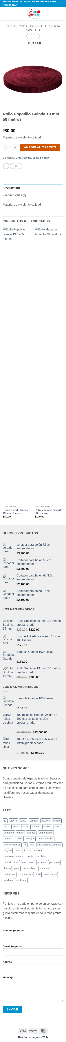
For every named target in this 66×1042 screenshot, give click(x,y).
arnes (23, 820)
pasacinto (54, 862)
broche (56, 820)
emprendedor (46, 832)
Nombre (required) (14, 930)
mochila (41, 856)
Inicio (10, 26)
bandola (34, 820)
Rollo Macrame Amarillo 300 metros (48, 512)
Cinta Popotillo (23, 157)
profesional (9, 874)
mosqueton (28, 862)
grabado (8, 838)
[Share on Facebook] (13, 166)
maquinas (38, 850)
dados (20, 832)
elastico (31, 832)
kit (25, 844)
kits (32, 844)
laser (17, 850)
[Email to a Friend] (19, 166)
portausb (44, 868)
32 (5, 820)
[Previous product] (36, 36)
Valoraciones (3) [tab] (14, 195)
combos (36, 826)
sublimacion (50, 874)
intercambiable (45, 838)
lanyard (8, 850)
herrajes (30, 838)
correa (58, 826)
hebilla (19, 838)
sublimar (8, 880)
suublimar (21, 880)
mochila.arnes (11, 862)
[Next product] (29, 36)
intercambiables (12, 844)
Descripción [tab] (11, 188)
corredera (9, 832)
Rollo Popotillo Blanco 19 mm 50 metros (15, 512)
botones (45, 820)
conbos (47, 826)
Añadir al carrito (40, 147)
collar (25, 826)
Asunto (7, 961)
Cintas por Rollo (33, 26)
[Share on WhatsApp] (6, 166)
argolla (13, 820)
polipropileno (29, 868)
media (30, 856)
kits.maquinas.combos (49, 844)
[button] (5, 13)
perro (16, 868)
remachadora (26, 874)
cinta (6, 826)
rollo (38, 874)
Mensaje (8, 977)
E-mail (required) (13, 946)
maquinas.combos (13, 856)
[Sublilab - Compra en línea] (33, 13)
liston (26, 850)
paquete (41, 862)
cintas (15, 826)
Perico (7, 868)
